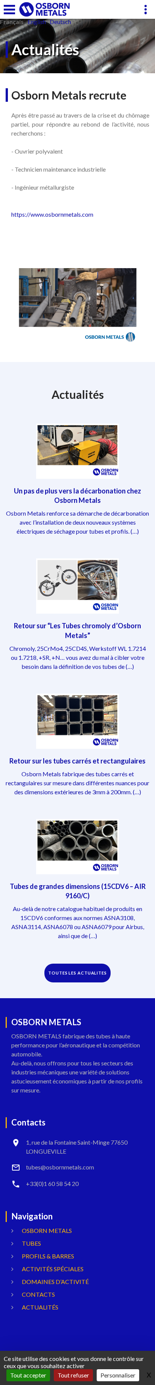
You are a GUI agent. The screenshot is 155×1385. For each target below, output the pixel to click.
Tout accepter (28, 1375)
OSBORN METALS (47, 1230)
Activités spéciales (53, 1268)
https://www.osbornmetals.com (52, 214)
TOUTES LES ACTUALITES (77, 972)
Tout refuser (73, 1375)
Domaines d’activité (55, 1281)
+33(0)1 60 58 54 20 (52, 1183)
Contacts (38, 1294)
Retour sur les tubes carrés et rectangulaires (77, 761)
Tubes (31, 1243)
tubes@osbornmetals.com (60, 1167)
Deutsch (60, 22)
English (36, 22)
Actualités (40, 1307)
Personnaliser (117, 1375)
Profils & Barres (48, 1256)
